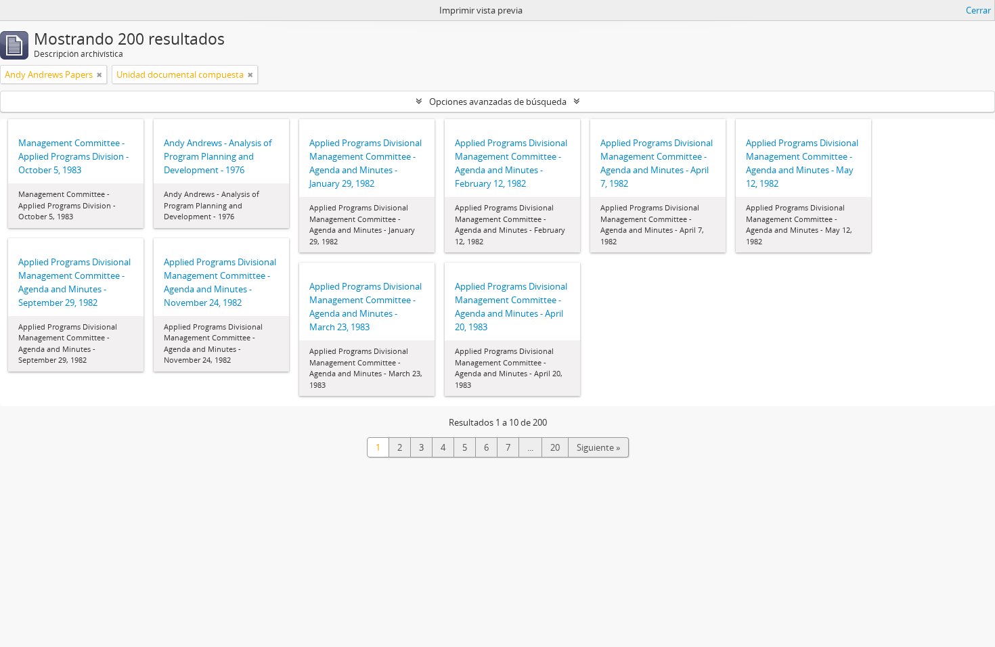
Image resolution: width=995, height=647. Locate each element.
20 (555, 447)
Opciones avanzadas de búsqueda (498, 101)
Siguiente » (598, 447)
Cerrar (978, 10)
